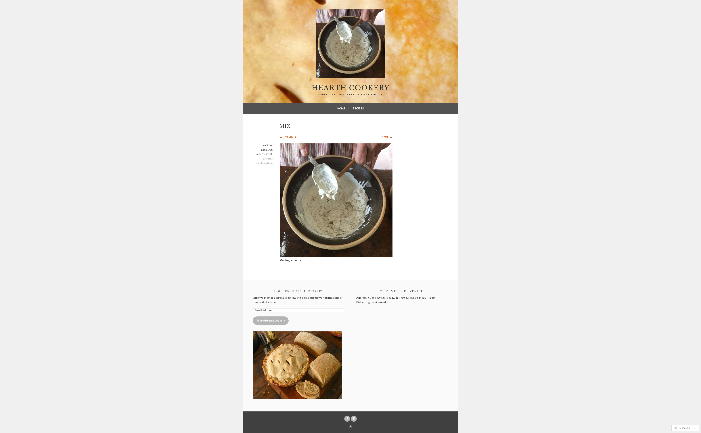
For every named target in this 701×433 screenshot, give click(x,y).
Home (341, 108)
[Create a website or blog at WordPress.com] (350, 427)
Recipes (358, 108)
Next (385, 137)
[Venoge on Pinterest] (354, 419)
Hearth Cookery (351, 88)
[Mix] (335, 256)
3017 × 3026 (265, 154)
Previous (289, 137)
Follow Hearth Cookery (298, 291)
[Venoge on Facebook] (347, 419)
